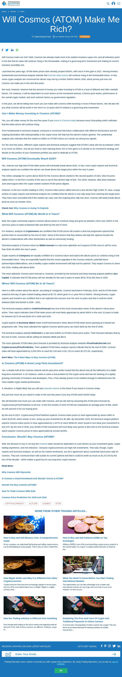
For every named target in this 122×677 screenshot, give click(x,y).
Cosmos (43, 444)
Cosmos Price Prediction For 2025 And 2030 (24, 497)
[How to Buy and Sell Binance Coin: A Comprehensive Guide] (31, 525)
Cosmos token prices (58, 75)
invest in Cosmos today (65, 120)
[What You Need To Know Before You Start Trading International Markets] (90, 565)
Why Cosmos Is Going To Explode (31, 208)
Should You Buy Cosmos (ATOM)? (19, 485)
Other (22, 11)
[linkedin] (119, 645)
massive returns (51, 388)
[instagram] (109, 645)
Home (4, 11)
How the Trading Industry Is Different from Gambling (30, 618)
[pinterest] (105, 645)
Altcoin (33, 504)
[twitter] (114, 645)
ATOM (58, 504)
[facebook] (101, 645)
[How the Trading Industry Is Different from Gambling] (31, 605)
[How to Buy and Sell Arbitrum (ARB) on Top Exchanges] (90, 525)
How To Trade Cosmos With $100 (18, 491)
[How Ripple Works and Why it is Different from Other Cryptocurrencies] (31, 565)
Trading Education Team (42, 36)
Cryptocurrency (14, 504)
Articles (13, 11)
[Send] (114, 654)
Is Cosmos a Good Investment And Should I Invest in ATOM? (33, 478)
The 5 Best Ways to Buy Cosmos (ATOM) (34, 357)
